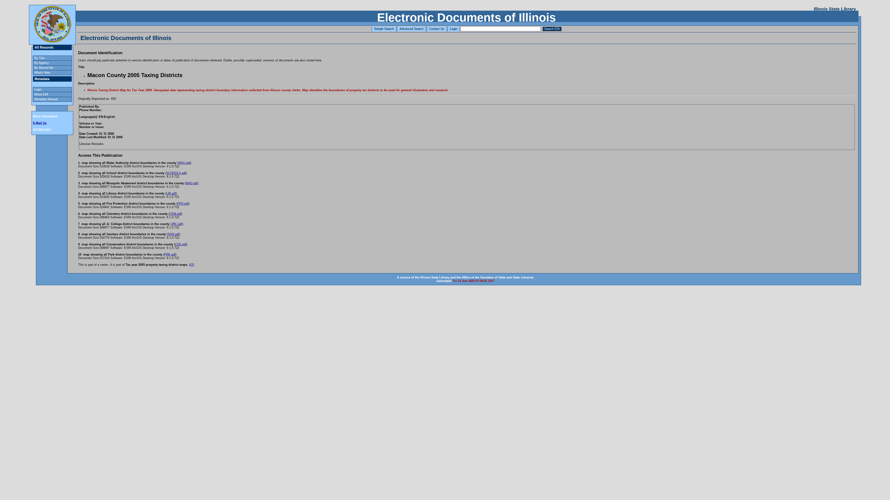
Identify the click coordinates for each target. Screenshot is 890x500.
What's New (42, 72)
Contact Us (436, 29)
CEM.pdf (175, 214)
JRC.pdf (176, 224)
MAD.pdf (191, 183)
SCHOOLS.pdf (176, 173)
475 (191, 264)
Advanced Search (411, 29)
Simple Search (384, 29)
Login (453, 29)
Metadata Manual (45, 99)
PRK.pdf (169, 254)
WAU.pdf (184, 163)
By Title (39, 58)
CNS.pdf (180, 244)
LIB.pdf (171, 193)
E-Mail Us (40, 123)
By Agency (41, 63)
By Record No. (44, 67)
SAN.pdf (173, 234)
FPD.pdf (182, 203)
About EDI (41, 94)
